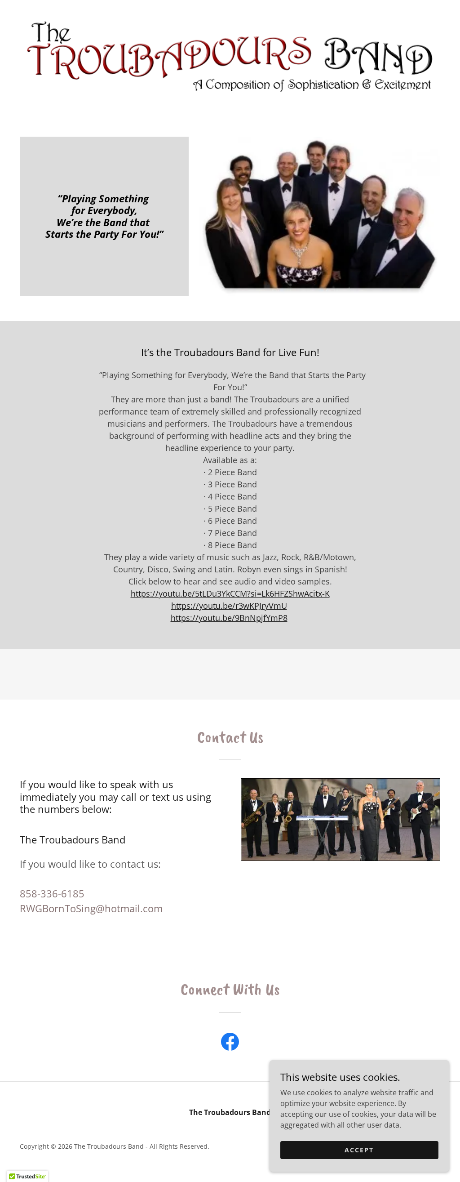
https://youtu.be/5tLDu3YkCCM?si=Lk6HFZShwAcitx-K (230, 593)
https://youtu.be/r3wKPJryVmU (229, 605)
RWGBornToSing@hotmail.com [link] (91, 908)
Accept (359, 1150)
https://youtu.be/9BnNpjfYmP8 (229, 617)
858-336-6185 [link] (52, 893)
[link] (230, 55)
